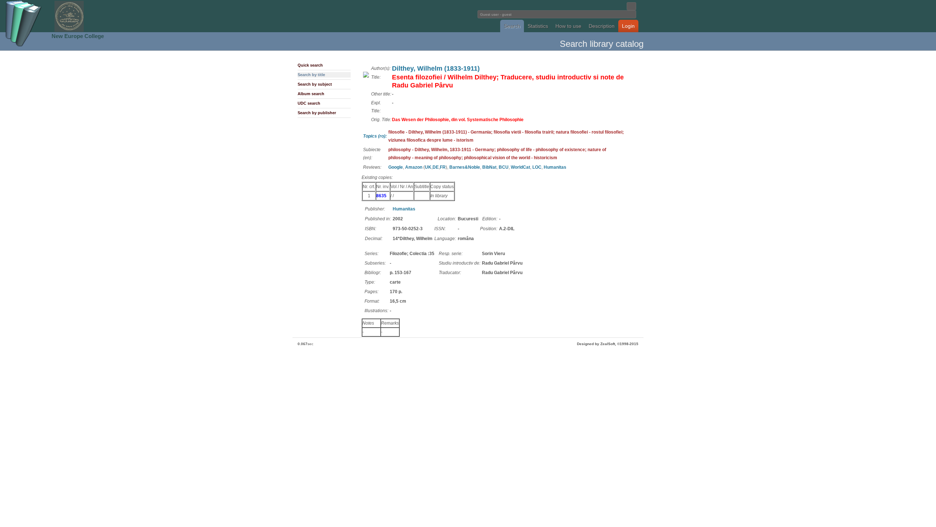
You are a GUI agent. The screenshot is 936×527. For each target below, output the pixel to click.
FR (443, 167)
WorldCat (520, 167)
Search (512, 26)
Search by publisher (317, 113)
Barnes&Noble (464, 167)
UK (428, 167)
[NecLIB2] (69, 31)
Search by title (311, 74)
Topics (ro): (375, 136)
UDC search (309, 103)
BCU (504, 167)
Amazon (413, 167)
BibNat (489, 167)
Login (628, 26)
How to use (568, 26)
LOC (536, 167)
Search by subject (315, 84)
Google (395, 167)
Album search (311, 93)
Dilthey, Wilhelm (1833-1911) (436, 68)
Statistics (538, 26)
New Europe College (78, 36)
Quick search (310, 65)
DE (436, 167)
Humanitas (555, 167)
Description (602, 26)
